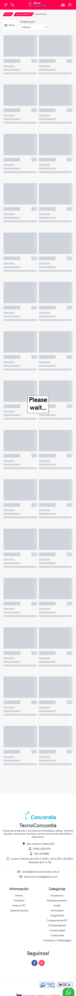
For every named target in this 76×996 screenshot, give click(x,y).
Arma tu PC (19, 905)
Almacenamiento (57, 900)
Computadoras (57, 925)
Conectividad (57, 930)
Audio (57, 905)
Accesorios (57, 895)
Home (8, 14)
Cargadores (57, 915)
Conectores (57, 935)
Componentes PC (23, 14)
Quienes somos (19, 910)
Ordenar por (27, 21)
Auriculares (57, 910)
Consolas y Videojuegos (57, 940)
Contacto (19, 900)
